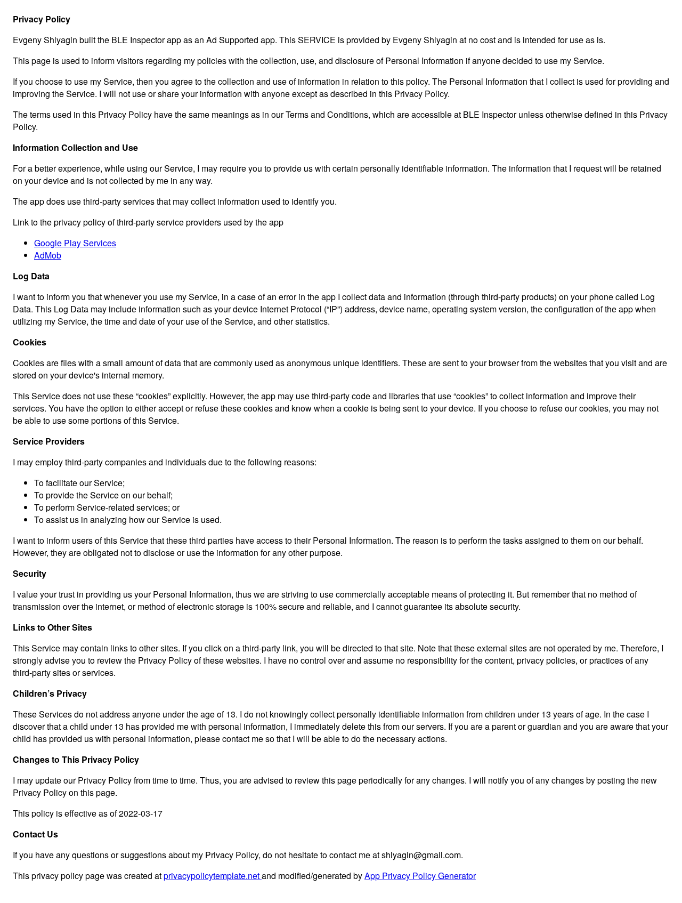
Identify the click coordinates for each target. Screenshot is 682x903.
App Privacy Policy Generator (420, 875)
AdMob (47, 255)
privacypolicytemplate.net (213, 875)
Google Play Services (75, 243)
